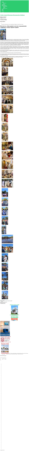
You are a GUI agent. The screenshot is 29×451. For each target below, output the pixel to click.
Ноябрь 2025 (3, 369)
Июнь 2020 (3, 410)
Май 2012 (3, 446)
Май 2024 (3, 380)
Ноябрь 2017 (3, 425)
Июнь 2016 (3, 433)
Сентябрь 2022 (3, 393)
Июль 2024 (3, 379)
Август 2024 (3, 378)
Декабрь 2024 (3, 376)
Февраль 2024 (3, 382)
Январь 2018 (3, 424)
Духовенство (3, 4)
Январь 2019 (3, 419)
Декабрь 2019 (3, 413)
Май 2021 (3, 403)
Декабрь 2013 (3, 443)
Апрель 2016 (3, 434)
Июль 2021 (3, 402)
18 (1, 358)
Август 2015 (3, 438)
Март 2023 (3, 389)
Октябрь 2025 (3, 370)
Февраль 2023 (3, 390)
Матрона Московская (4, 5)
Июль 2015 (3, 439)
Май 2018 (3, 422)
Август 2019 (3, 415)
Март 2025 (3, 374)
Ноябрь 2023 (3, 384)
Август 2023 (3, 386)
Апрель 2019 (3, 417)
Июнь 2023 (3, 387)
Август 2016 (3, 432)
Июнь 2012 (3, 445)
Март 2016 (3, 435)
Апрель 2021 (3, 404)
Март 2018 (3, 423)
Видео (4, 3)
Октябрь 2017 (3, 426)
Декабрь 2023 (3, 383)
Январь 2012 (3, 448)
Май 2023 (3, 388)
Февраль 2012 (3, 447)
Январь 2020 (3, 412)
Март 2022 (3, 397)
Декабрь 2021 (3, 399)
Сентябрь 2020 (3, 408)
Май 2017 (3, 428)
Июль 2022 (3, 394)
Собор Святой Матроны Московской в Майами (12, 15)
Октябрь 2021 (3, 400)
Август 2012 (3, 444)
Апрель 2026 (3, 366)
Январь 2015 (3, 441)
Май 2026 (3, 365)
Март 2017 (3, 429)
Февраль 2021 (3, 405)
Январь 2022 (3, 398)
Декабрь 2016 (3, 431)
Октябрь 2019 (3, 414)
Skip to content (2, 13)
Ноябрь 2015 (3, 437)
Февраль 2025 (3, 375)
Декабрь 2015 (3, 436)
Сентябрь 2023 (3, 385)
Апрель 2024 (3, 381)
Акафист (4, 7)
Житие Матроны (5, 6)
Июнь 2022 (3, 395)
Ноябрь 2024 (3, 377)
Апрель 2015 (3, 440)
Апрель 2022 (3, 396)
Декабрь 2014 (3, 442)
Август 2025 (3, 371)
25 (1, 359)
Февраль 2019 (3, 418)
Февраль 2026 (3, 367)
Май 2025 (3, 373)
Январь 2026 (3, 368)
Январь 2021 (3, 406)
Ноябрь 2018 (3, 420)
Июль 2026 (3, 364)
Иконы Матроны (5, 8)
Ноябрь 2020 (3, 407)
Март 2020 (3, 411)
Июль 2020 (3, 409)
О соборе (3, 2)
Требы (2, 9)
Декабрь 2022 (3, 391)
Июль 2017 (3, 427)
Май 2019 (3, 416)
